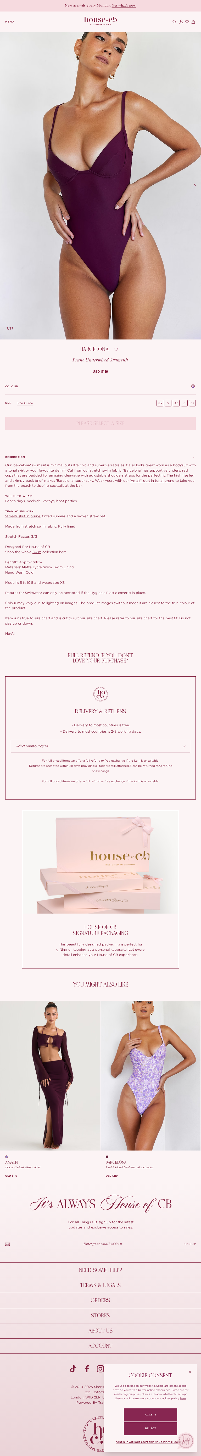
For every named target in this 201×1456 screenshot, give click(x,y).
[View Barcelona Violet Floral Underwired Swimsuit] (150, 1076)
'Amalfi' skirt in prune (22, 516)
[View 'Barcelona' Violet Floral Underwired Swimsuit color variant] (193, 386)
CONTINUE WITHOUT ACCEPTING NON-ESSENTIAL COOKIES (150, 1442)
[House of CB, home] (100, 21)
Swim (36, 552)
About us (100, 1331)
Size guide (25, 403)
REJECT (150, 1428)
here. (183, 1398)
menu (9, 21)
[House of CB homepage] (100, 1434)
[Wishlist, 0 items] (186, 22)
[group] (100, 371)
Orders (100, 1301)
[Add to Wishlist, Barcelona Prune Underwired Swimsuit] (116, 349)
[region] (100, 185)
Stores (100, 1316)
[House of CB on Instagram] (100, 1369)
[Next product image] (194, 185)
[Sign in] (180, 22)
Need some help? (100, 1270)
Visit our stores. (115, 6)
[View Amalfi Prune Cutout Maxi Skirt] (50, 1076)
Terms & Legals (100, 1285)
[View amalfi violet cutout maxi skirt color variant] (8, 1157)
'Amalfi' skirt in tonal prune (152, 480)
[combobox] (100, 746)
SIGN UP (190, 1244)
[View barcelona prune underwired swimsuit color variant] (109, 1157)
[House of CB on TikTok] (73, 1369)
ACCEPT (150, 1414)
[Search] (174, 22)
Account (100, 1346)
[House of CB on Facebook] (87, 1369)
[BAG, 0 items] (192, 22)
